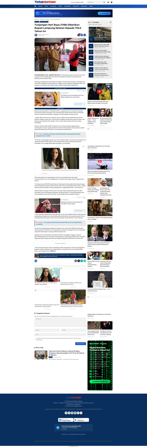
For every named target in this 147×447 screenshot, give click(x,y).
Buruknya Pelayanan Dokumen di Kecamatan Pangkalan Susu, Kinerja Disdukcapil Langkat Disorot (102, 74)
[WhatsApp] (84, 261)
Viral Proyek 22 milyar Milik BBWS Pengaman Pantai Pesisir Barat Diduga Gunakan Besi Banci (101, 45)
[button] (104, 2)
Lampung (37, 21)
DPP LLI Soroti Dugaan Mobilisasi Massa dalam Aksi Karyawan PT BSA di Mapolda (102, 51)
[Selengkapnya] (110, 22)
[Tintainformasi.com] (45, 2)
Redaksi (40, 34)
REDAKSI (47, 409)
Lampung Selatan (44, 21)
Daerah (50, 357)
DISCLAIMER (69, 409)
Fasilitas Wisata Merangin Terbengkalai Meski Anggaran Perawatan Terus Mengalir (102, 57)
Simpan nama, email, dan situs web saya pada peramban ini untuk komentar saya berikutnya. (59, 339)
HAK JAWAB (76, 409)
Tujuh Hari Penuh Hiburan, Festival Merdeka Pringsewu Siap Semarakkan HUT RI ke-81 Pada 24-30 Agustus (67, 353)
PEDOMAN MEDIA (61, 409)
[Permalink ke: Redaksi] (36, 35)
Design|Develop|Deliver (99, 381)
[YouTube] (75, 414)
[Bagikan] (84, 35)
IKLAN (100, 409)
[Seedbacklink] (81, 413)
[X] (69, 414)
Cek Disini (64, 429)
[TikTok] (78, 414)
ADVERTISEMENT (94, 409)
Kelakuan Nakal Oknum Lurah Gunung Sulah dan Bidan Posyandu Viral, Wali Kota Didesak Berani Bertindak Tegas (101, 68)
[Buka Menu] (111, 2)
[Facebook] (75, 261)
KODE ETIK (53, 409)
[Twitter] (78, 261)
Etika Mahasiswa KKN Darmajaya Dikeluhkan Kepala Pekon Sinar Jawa (101, 62)
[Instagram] (72, 414)
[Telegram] (81, 261)
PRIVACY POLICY (84, 409)
